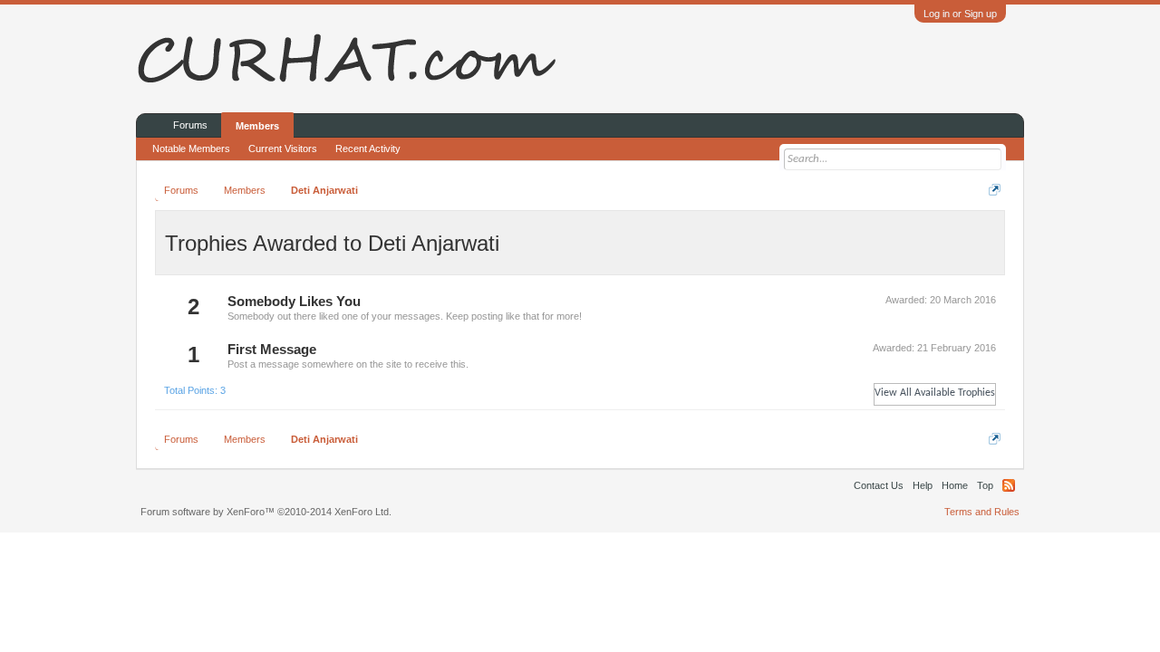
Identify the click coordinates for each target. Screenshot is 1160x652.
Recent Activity (368, 148)
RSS (1008, 485)
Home (955, 485)
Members (257, 125)
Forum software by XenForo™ (266, 511)
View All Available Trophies (935, 393)
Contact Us (879, 485)
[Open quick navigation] (994, 190)
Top (985, 485)
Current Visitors (282, 148)
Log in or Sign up (960, 13)
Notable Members (191, 148)
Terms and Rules (982, 511)
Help (923, 485)
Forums (190, 125)
